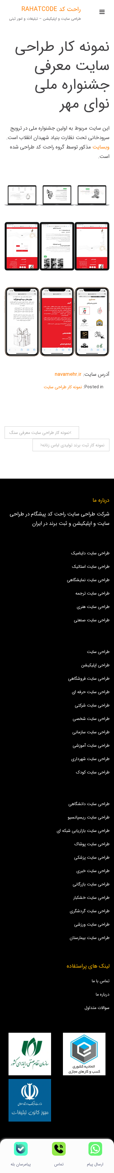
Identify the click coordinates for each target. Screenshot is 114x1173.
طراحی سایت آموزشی (91, 745)
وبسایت (100, 147)
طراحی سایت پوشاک (91, 844)
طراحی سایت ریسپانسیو (88, 817)
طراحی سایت (98, 651)
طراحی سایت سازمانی (90, 732)
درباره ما (102, 994)
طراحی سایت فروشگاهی (88, 678)
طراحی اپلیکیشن (95, 665)
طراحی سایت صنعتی (91, 620)
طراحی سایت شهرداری (90, 759)
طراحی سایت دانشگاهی (88, 804)
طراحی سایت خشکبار (91, 897)
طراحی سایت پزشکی (91, 857)
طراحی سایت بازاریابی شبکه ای (83, 830)
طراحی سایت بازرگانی (91, 884)
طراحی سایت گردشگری (89, 911)
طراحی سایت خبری (92, 871)
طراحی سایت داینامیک (90, 553)
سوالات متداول (97, 1007)
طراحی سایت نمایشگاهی (88, 580)
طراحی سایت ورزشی (91, 924)
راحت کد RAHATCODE (51, 9)
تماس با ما (100, 981)
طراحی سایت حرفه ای (90, 692)
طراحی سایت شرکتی (92, 705)
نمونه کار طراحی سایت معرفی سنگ (39, 432)
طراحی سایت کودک (92, 772)
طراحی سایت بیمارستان (89, 937)
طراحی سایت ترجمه (92, 593)
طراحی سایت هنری (93, 606)
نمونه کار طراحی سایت (63, 387)
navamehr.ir (68, 374)
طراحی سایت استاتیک (90, 566)
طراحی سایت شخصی (91, 718)
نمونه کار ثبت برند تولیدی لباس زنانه (73, 445)
